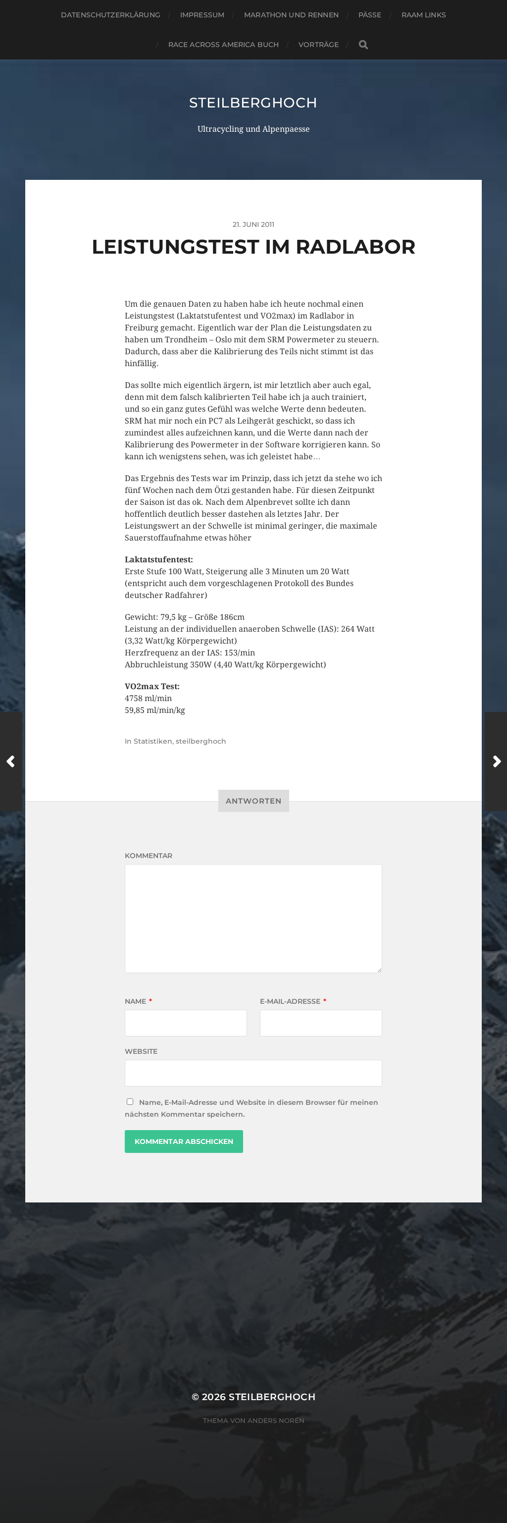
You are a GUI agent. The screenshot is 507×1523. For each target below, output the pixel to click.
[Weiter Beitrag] (496, 761)
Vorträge (319, 44)
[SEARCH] (363, 45)
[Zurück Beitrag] (11, 761)
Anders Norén (276, 1420)
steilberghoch (253, 102)
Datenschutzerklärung (110, 14)
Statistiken (153, 741)
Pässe (370, 14)
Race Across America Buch (223, 44)
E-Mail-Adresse (293, 1001)
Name (138, 1001)
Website (141, 1051)
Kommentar (148, 855)
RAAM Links (424, 14)
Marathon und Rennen (291, 14)
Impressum (202, 14)
